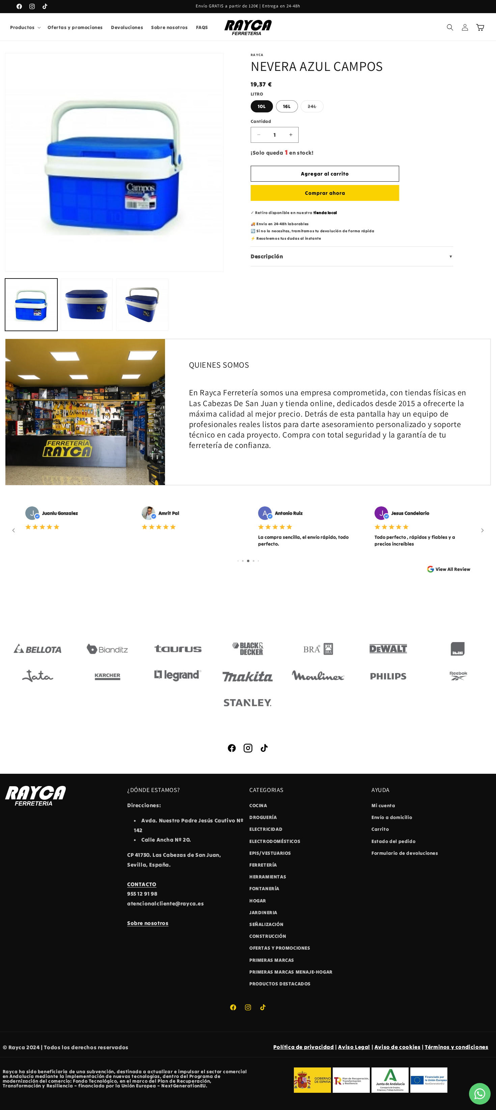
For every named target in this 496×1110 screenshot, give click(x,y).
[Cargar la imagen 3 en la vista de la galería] (142, 305)
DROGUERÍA (263, 817)
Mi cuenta (383, 805)
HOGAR (257, 901)
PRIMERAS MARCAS (271, 960)
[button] (25, 27)
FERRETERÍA (263, 865)
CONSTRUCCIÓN (267, 936)
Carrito (380, 829)
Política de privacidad (303, 1046)
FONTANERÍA (264, 889)
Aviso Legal (354, 1046)
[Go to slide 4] (253, 561)
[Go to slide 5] (258, 560)
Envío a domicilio (391, 817)
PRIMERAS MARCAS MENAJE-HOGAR (291, 972)
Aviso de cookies (398, 1046)
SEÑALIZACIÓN (266, 924)
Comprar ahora (325, 193)
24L (316, 107)
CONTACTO (142, 884)
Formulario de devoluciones (404, 853)
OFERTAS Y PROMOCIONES (279, 948)
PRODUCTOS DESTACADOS (280, 984)
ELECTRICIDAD (265, 829)
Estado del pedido (393, 841)
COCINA (258, 805)
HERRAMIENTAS (267, 877)
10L (262, 106)
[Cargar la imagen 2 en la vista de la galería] (87, 305)
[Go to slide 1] (238, 560)
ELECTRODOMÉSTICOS (274, 841)
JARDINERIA (263, 912)
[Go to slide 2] (243, 561)
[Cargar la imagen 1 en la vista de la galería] (31, 305)
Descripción (352, 256)
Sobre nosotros (147, 923)
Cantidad (261, 121)
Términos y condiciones (456, 1046)
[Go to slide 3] (248, 561)
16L (287, 106)
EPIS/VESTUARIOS (270, 853)
